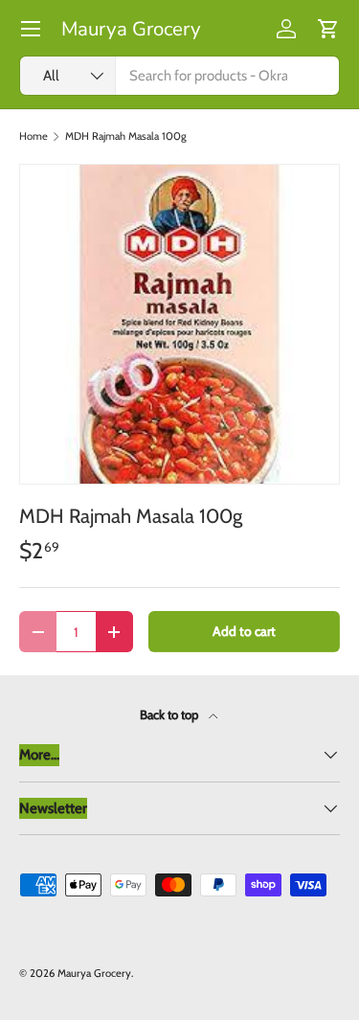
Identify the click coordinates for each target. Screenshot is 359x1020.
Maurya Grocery (94, 973)
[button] (328, 29)
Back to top (170, 714)
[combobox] (179, 76)
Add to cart (244, 631)
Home (33, 136)
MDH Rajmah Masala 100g (126, 136)
